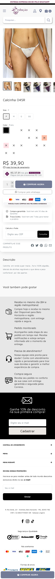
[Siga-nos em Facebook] (22, 521)
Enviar (27, 496)
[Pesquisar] (48, 20)
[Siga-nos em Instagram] (27, 521)
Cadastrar (27, 431)
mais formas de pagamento (17, 167)
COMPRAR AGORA (35, 184)
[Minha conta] (34, 10)
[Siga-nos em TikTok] (32, 521)
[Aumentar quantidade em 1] (12, 182)
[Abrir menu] (4, 11)
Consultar (43, 234)
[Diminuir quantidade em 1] (12, 186)
